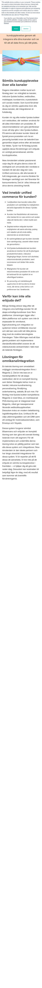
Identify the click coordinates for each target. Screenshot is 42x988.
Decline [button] (25, 29)
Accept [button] (16, 29)
